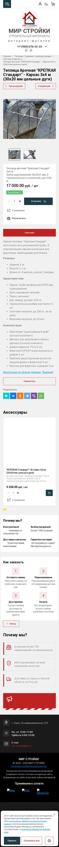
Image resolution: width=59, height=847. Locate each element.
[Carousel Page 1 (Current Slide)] (5, 509)
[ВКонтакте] (13, 396)
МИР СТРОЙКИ (29, 31)
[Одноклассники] (20, 396)
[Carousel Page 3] (12, 509)
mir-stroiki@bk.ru (21, 745)
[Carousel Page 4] (15, 509)
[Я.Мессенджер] (6, 396)
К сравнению (18, 210)
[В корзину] (49, 493)
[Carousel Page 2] (9, 509)
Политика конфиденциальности (28, 766)
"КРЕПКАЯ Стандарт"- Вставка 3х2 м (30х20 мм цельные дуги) (26, 471)
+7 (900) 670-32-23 (29, 46)
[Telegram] (27, 396)
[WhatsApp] (41, 396)
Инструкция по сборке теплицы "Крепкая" (28, 372)
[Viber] (34, 396)
